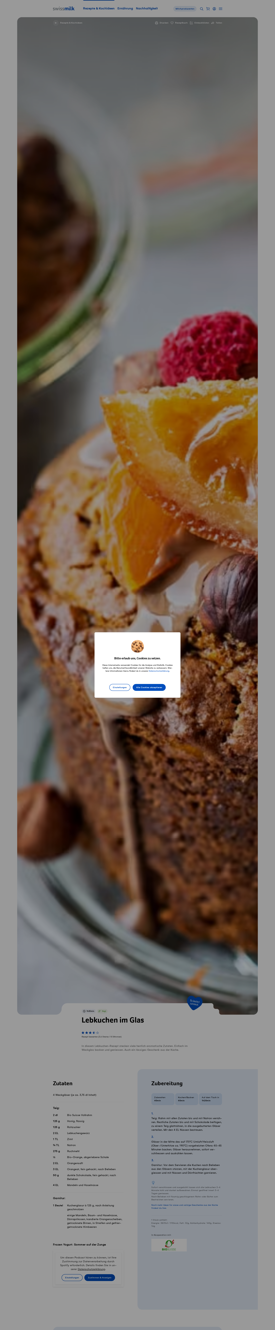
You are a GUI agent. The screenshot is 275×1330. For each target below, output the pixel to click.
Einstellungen (120, 687)
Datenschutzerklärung (159, 671)
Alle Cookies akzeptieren (149, 687)
